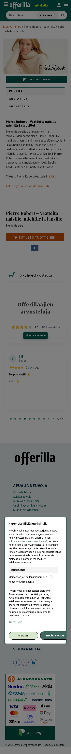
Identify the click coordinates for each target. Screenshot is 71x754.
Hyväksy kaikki (55, 635)
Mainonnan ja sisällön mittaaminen (28, 577)
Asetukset (23, 635)
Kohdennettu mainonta (21, 581)
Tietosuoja (15, 622)
